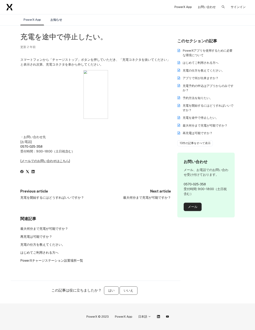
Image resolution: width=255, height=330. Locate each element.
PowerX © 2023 (97, 316)
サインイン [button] (238, 7)
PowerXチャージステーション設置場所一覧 (51, 260)
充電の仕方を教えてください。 (42, 245)
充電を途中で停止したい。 (201, 117)
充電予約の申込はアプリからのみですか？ (208, 88)
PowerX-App (32, 19)
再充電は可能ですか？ (36, 237)
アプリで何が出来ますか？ (201, 78)
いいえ (128, 290)
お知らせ (56, 19)
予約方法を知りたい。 (198, 98)
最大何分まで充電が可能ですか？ (147, 197)
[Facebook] (22, 172)
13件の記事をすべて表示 (195, 143)
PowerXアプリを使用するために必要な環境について (207, 53)
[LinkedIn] (33, 172)
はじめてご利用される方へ (39, 252)
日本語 (143, 316)
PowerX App (183, 7)
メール (192, 207)
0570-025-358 (31, 146)
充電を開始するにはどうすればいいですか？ (52, 197)
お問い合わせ (207, 7)
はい (111, 290)
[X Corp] (27, 172)
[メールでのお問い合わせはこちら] (45, 161)
